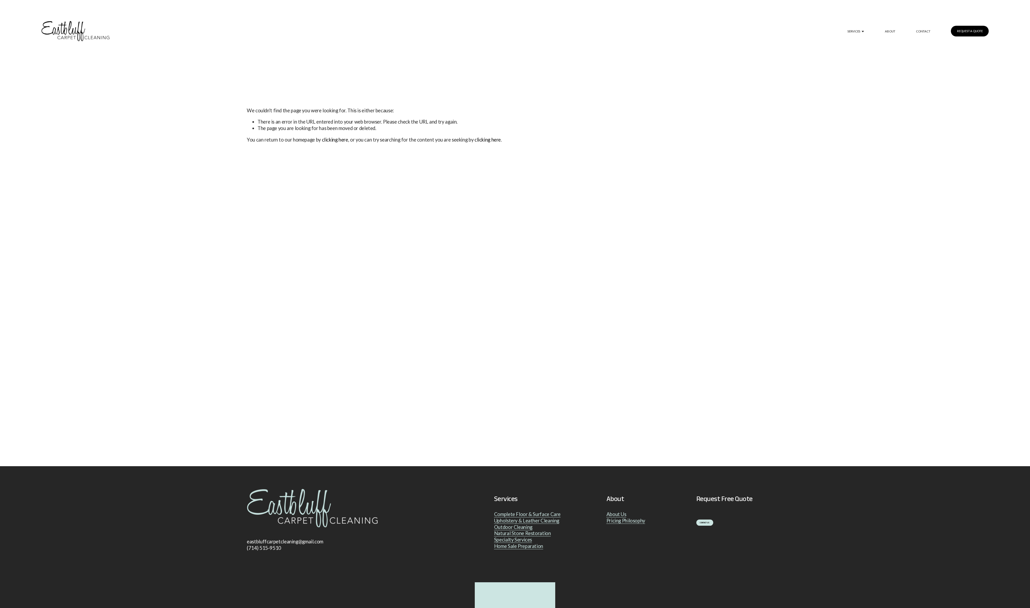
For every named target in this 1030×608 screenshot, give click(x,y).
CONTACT (923, 31)
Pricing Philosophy (625, 521)
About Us (616, 514)
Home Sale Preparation (518, 546)
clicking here (335, 140)
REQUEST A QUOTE (970, 31)
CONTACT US (704, 523)
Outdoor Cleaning (513, 527)
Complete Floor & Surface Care (527, 514)
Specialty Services (513, 540)
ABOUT (890, 31)
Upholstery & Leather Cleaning (526, 521)
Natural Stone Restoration (522, 533)
